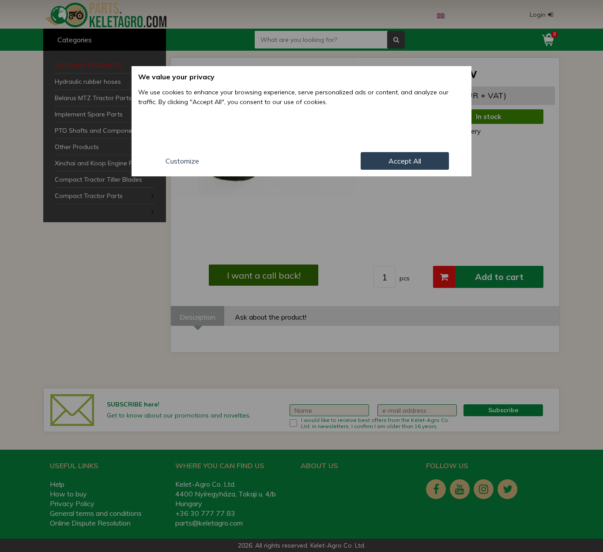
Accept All (404, 161)
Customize (182, 161)
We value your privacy (176, 77)
